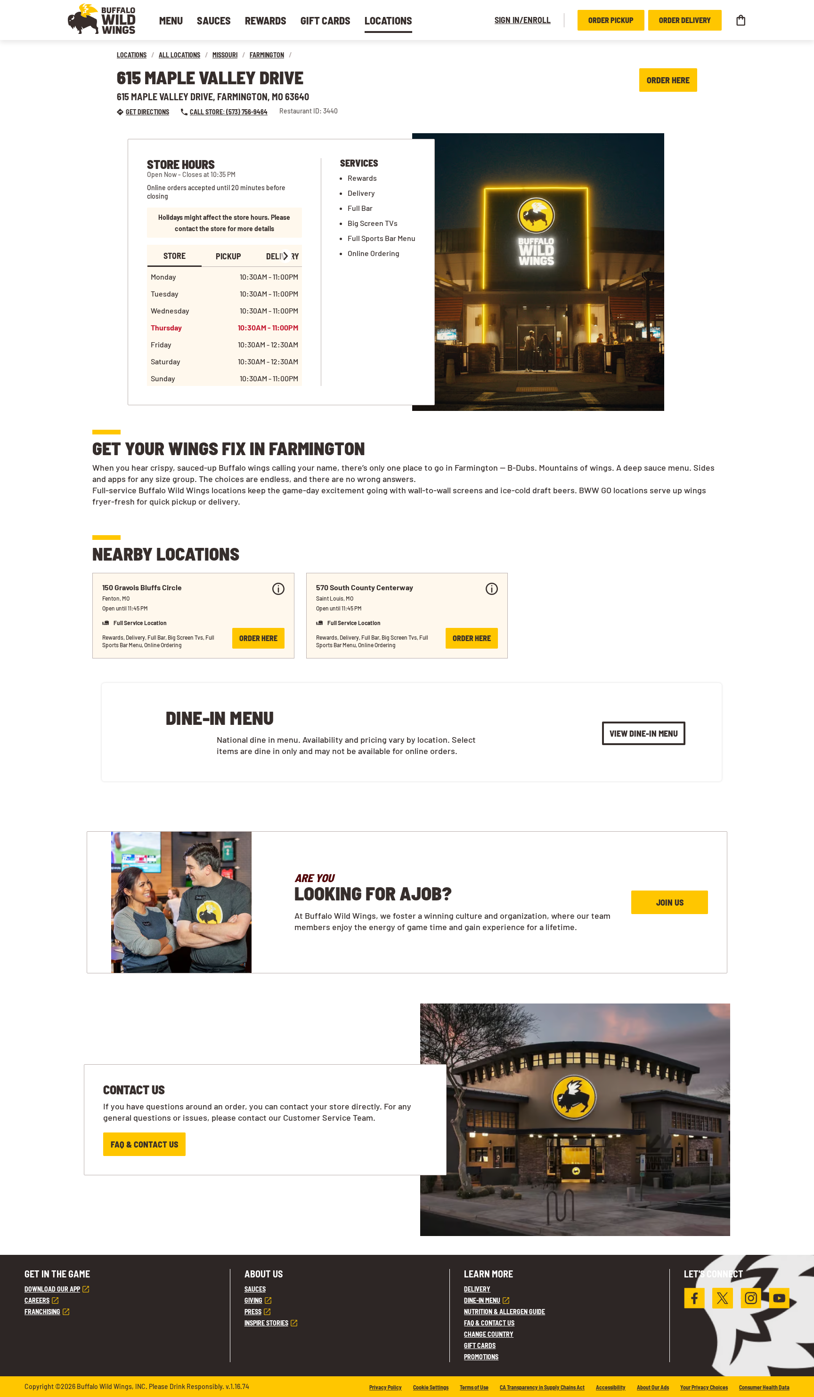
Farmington (267, 55)
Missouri (224, 55)
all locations (179, 55)
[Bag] (740, 20)
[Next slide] (285, 256)
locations (132, 55)
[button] (102, 18)
